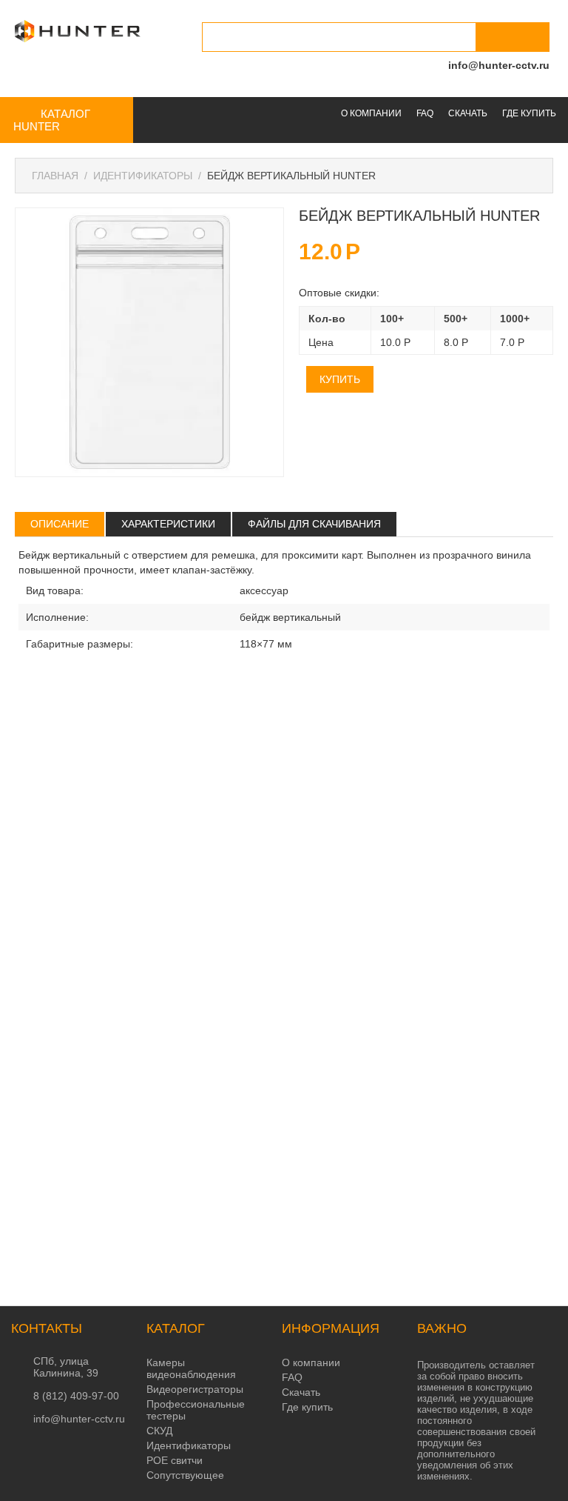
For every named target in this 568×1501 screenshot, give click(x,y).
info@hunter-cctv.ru (499, 65)
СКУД (159, 1431)
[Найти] (513, 37)
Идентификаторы (142, 176)
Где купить (529, 113)
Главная (55, 176)
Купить (340, 379)
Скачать (467, 113)
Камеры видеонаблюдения (191, 1368)
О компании (371, 113)
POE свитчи (174, 1460)
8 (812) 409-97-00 (76, 1396)
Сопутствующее (185, 1475)
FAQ (424, 113)
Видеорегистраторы (194, 1389)
